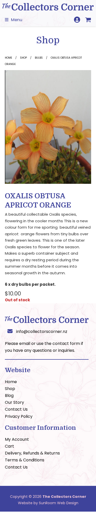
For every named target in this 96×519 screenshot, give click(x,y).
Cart (9, 446)
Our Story (14, 402)
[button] (13, 20)
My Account (17, 439)
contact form (66, 343)
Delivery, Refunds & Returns (32, 453)
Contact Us (16, 409)
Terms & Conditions (24, 460)
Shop (23, 58)
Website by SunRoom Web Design (48, 502)
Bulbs (39, 58)
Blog (9, 395)
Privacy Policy (19, 416)
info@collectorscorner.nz (41, 331)
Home (8, 58)
